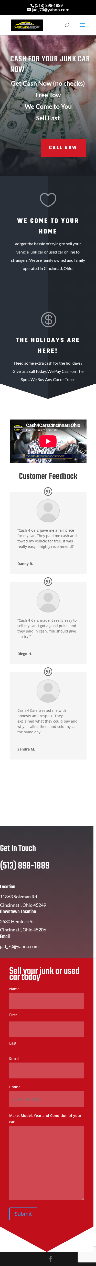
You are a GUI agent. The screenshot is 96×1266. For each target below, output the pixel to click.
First (13, 1014)
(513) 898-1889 (49, 5)
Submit (23, 1213)
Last (12, 1043)
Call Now (63, 148)
